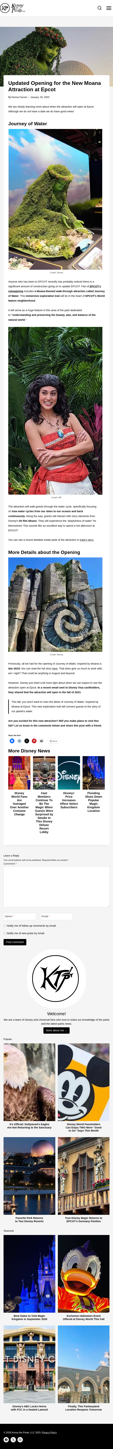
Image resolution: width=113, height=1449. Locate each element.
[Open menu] (109, 8)
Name (9, 916)
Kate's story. (87, 539)
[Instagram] (20, 1439)
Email (45, 916)
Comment (10, 863)
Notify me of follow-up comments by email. (31, 925)
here (55, 668)
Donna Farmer (19, 97)
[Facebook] (6, 1439)
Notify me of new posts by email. (26, 933)
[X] (13, 1439)
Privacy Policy (49, 1432)
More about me (55, 1030)
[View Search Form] (99, 8)
